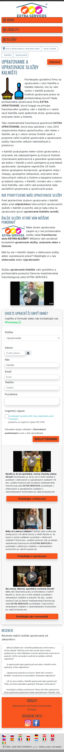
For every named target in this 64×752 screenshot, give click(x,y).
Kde (7, 359)
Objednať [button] (54, 61)
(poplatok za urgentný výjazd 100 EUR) (26, 422)
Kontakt (32, 709)
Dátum (9, 347)
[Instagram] (28, 722)
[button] (32, 20)
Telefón (9, 382)
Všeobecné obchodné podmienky (32, 705)
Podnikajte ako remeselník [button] (32, 616)
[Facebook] (36, 722)
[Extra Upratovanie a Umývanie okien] (31, 9)
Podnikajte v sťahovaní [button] (32, 498)
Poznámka (11, 394)
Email (8, 371)
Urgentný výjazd (14, 410)
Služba (9, 332)
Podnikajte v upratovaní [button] (32, 556)
